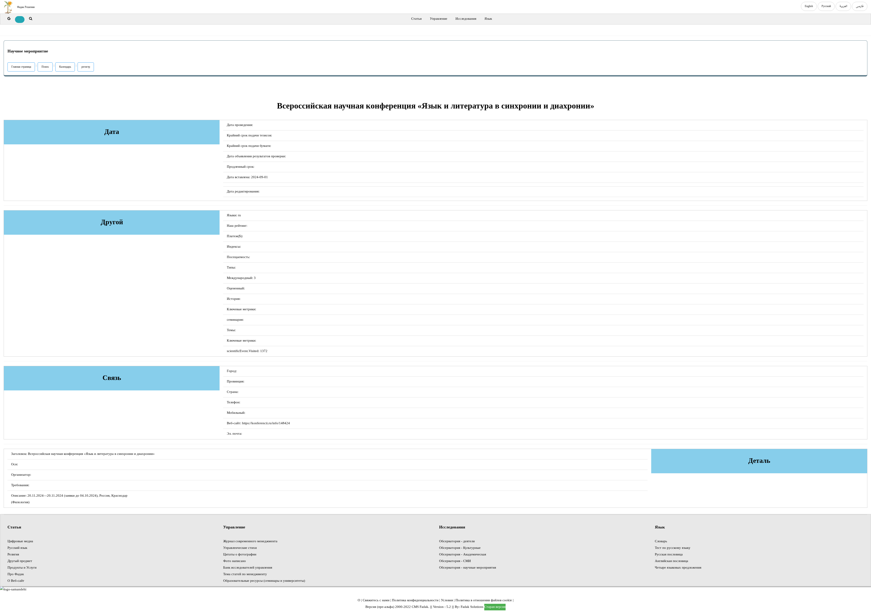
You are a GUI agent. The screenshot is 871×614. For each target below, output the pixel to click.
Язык (488, 19)
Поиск (45, 66)
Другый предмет (19, 561)
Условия (447, 600)
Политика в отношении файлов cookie (483, 600)
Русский (826, 6)
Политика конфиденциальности (415, 600)
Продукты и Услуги (22, 568)
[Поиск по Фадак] (30, 19)
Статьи (416, 19)
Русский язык (17, 548)
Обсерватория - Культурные (460, 548)
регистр (85, 66)
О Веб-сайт (15, 581)
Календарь (65, 66)
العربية (843, 6)
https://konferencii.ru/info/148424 (266, 423)
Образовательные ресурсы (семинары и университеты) (264, 581)
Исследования (465, 19)
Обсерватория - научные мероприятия (467, 568)
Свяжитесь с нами (376, 600)
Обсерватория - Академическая (462, 554)
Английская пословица (671, 561)
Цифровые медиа (20, 541)
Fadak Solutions (472, 607)
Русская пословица (669, 554)
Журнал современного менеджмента (250, 541)
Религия (13, 554)
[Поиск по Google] (9, 19)
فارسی (860, 6)
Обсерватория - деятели (457, 541)
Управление (438, 19)
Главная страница (21, 66)
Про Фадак (15, 574)
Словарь (661, 541)
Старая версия (495, 607)
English (809, 6)
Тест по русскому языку (672, 548)
